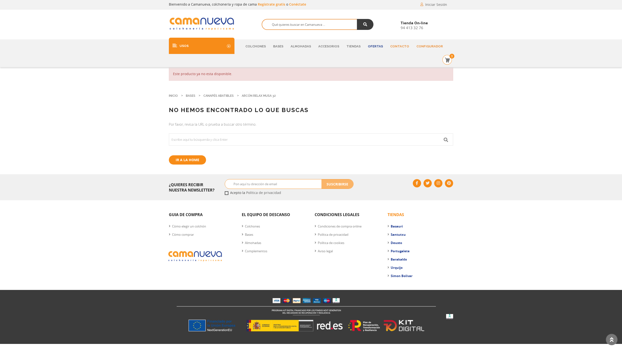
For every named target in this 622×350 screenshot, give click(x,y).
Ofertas (375, 46)
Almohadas (301, 46)
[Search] (365, 24)
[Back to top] (611, 339)
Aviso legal (325, 251)
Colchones (255, 46)
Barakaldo (399, 259)
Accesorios (328, 46)
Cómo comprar (183, 234)
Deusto (396, 243)
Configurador (429, 46)
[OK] (446, 139)
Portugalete (400, 251)
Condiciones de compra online (340, 226)
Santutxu (398, 234)
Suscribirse (337, 184)
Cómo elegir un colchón (189, 226)
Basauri (397, 226)
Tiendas (353, 46)
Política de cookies (331, 243)
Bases (278, 46)
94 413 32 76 (412, 27)
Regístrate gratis (272, 4)
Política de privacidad (263, 192)
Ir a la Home (187, 160)
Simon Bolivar (402, 276)
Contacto (399, 46)
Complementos (256, 251)
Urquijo (397, 267)
